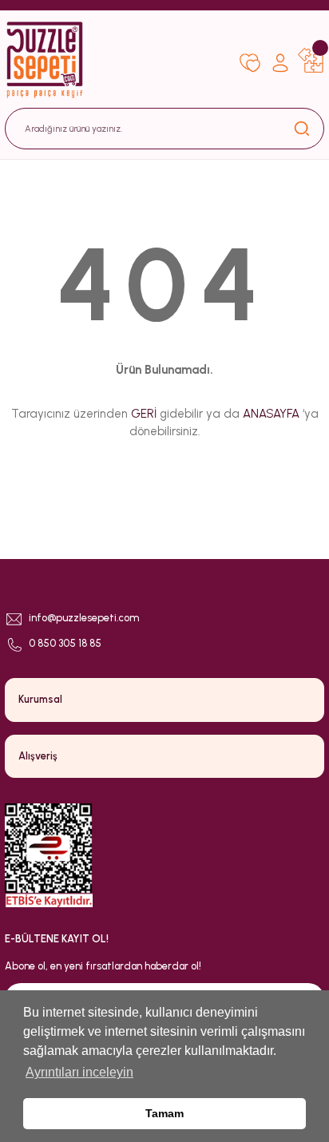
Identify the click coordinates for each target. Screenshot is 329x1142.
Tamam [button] (164, 1113)
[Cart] (310, 60)
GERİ (144, 413)
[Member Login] (280, 60)
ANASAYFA (271, 413)
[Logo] (116, 60)
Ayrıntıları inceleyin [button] (79, 1072)
